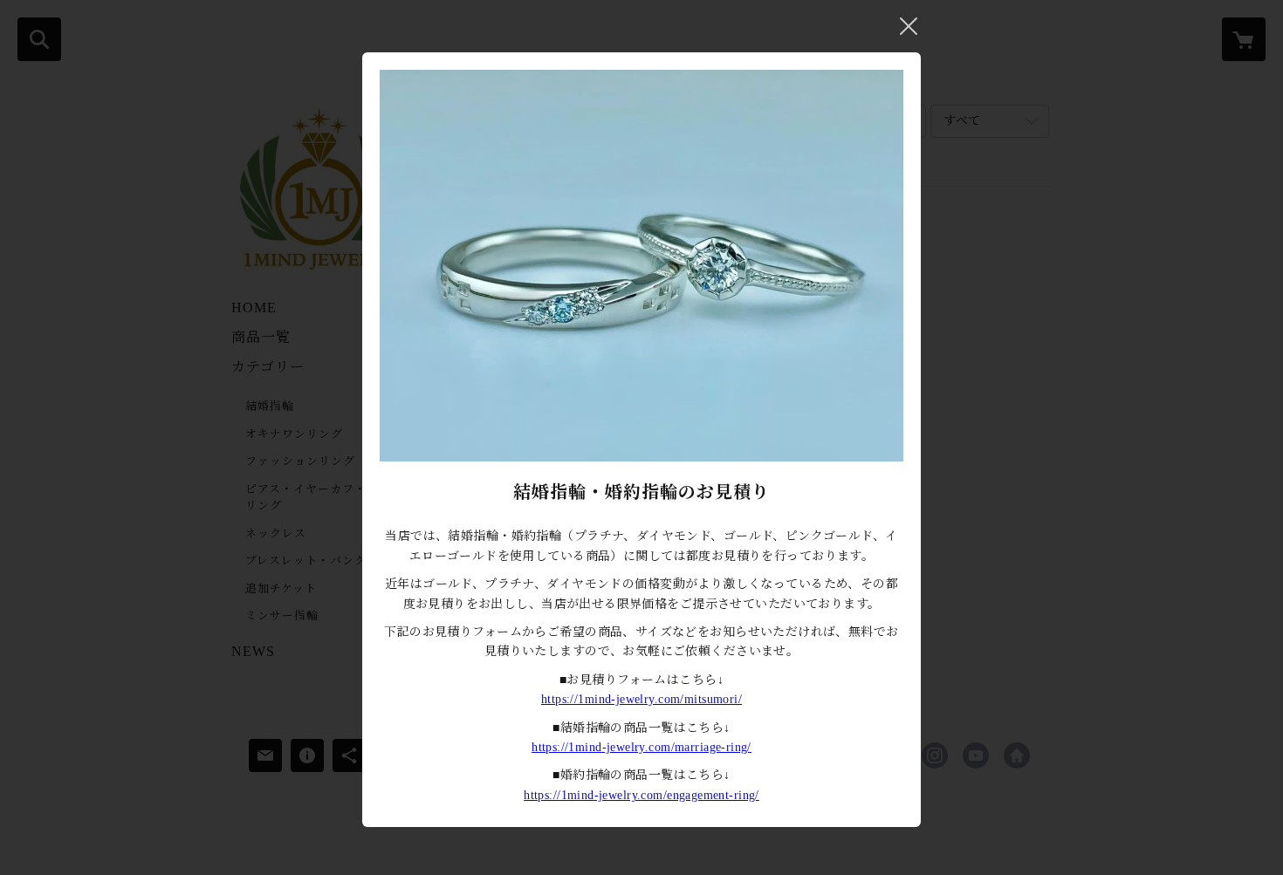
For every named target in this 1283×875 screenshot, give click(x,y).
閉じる (908, 26)
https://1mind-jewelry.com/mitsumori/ (641, 699)
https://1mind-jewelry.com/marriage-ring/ (641, 747)
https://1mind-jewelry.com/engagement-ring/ (641, 795)
